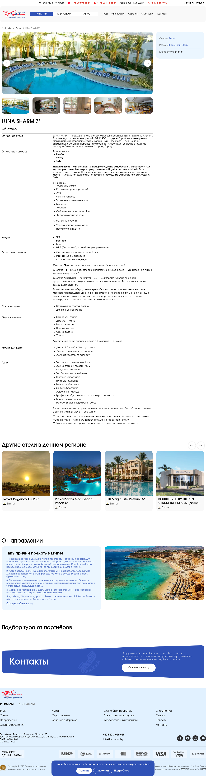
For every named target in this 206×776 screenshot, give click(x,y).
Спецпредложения (12, 725)
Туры (105, 14)
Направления (9, 720)
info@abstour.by (113, 739)
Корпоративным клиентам (121, 720)
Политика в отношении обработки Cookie (187, 766)
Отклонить (102, 770)
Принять (84, 770)
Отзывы (160, 715)
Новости (161, 720)
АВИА (87, 14)
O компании (147, 14)
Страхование (61, 715)
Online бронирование (118, 711)
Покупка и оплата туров (119, 715)
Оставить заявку (138, 667)
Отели (18, 28)
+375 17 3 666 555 (114, 734)
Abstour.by (7, 28)
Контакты (162, 14)
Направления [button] (118, 14)
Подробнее (121, 770)
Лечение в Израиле (64, 720)
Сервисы (133, 14)
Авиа (55, 711)
